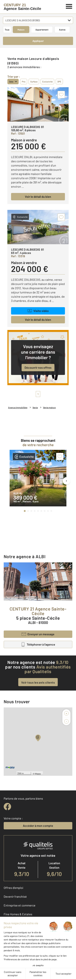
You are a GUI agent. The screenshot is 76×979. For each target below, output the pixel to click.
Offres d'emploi (13, 887)
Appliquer (38, 40)
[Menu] (69, 6)
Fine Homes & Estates (18, 914)
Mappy (38, 773)
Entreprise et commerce (19, 905)
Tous (7, 29)
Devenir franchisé (15, 896)
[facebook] (7, 806)
